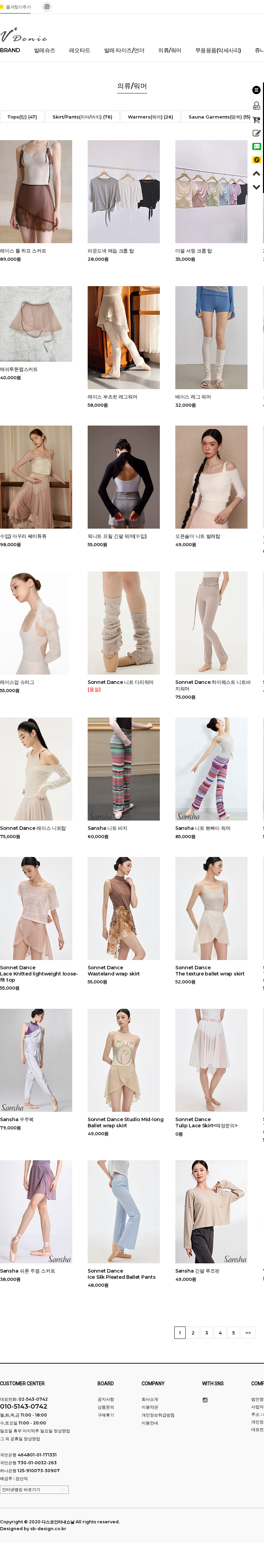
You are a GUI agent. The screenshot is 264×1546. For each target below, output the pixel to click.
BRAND (10, 50)
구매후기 (106, 1415)
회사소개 (150, 1399)
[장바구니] (256, 118)
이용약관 (150, 1407)
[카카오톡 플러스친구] (256, 158)
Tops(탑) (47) (22, 117)
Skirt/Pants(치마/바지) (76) (82, 117)
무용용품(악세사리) (218, 50)
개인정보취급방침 (158, 1415)
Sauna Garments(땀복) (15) (220, 117)
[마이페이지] (256, 103)
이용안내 (150, 1422)
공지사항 (106, 1399)
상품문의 (106, 1407)
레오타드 (79, 50)
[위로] (256, 172)
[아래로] (256, 185)
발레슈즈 (44, 50)
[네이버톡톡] (256, 145)
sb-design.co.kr (48, 1528)
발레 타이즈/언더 (124, 50)
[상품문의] (256, 132)
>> (248, 1332)
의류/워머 (170, 50)
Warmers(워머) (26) (150, 117)
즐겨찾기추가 (18, 7)
